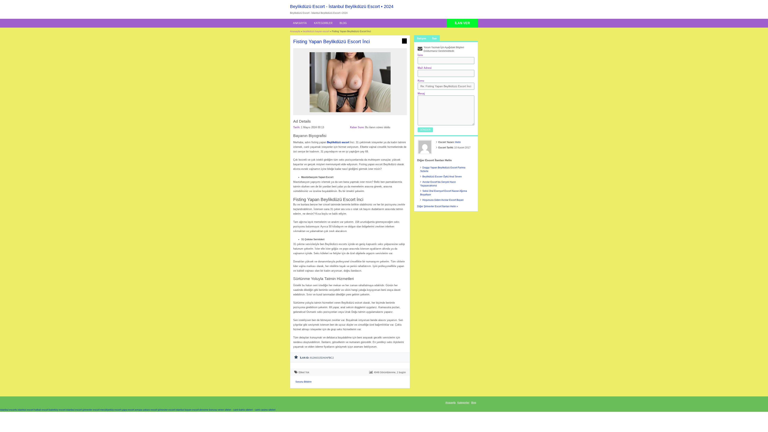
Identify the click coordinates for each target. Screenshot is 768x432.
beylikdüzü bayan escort (316, 31)
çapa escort (128, 409)
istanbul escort (25, 409)
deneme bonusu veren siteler (215, 409)
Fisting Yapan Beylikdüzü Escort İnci (331, 41)
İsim (420, 55)
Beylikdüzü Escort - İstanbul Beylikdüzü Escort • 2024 (341, 6)
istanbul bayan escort (187, 409)
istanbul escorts (8, 409)
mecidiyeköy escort (110, 409)
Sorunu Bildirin (303, 381)
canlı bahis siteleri (243, 409)
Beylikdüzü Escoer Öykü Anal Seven (442, 176)
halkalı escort (41, 409)
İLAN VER (462, 23)
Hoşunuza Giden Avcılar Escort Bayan (443, 200)
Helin (458, 142)
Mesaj (421, 93)
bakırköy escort (57, 409)
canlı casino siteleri (265, 409)
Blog (343, 23)
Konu (421, 80)
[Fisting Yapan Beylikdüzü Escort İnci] (350, 113)
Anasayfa (300, 23)
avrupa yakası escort (146, 409)
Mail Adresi (425, 67)
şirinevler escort (91, 409)
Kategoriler (323, 23)
